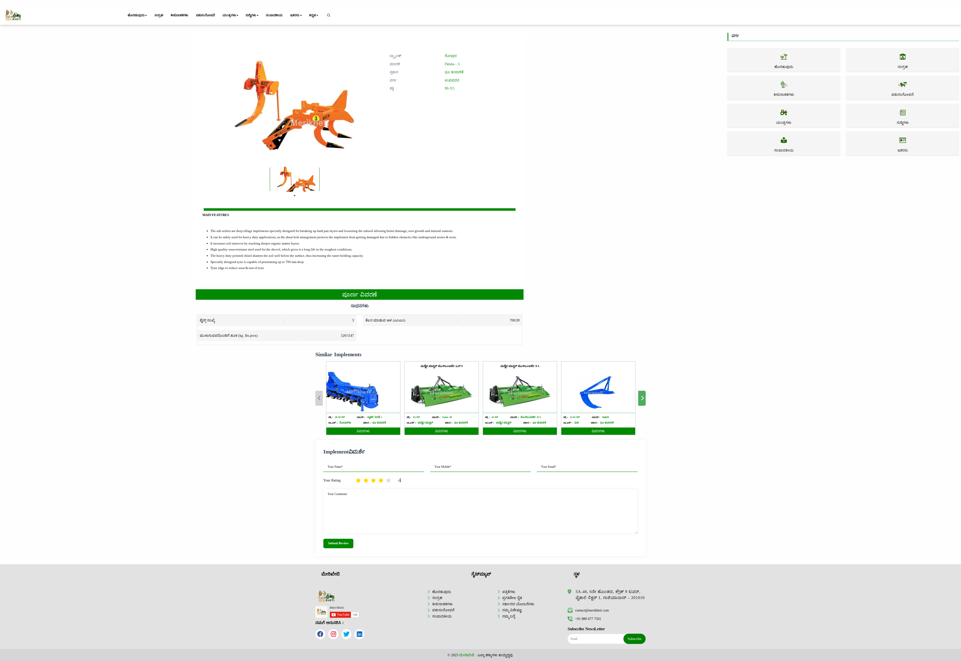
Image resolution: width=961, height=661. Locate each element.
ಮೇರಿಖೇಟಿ (466, 655)
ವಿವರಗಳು (363, 431)
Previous (319, 398)
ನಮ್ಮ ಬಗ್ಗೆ (508, 616)
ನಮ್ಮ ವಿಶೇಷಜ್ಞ (512, 610)
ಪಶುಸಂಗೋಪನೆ (205, 15)
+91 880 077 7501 (588, 619)
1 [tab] (294, 195)
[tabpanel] (295, 179)
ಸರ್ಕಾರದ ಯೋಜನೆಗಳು (518, 604)
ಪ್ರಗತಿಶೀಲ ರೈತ (512, 598)
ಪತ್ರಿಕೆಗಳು (508, 592)
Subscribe (634, 639)
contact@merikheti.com (592, 610)
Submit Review (338, 543)
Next (642, 398)
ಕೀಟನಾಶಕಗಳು (179, 15)
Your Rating (332, 480)
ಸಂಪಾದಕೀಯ (274, 15)
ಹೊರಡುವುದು (441, 592)
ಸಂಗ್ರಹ (158, 15)
